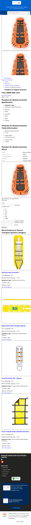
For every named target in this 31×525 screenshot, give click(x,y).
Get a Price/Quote (6, 95)
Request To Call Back (7, 80)
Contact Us (5, 473)
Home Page (5, 467)
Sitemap (4, 476)
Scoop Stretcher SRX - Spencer (12, 378)
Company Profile (6, 469)
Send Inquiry (7, 78)
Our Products (5, 471)
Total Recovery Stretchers (10, 272)
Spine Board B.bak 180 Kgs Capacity (14, 326)
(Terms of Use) (26, 515)
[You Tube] (2, 462)
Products (7, 83)
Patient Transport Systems (12, 85)
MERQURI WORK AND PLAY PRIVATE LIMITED (16, 7)
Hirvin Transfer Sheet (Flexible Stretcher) (15, 431)
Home (6, 81)
